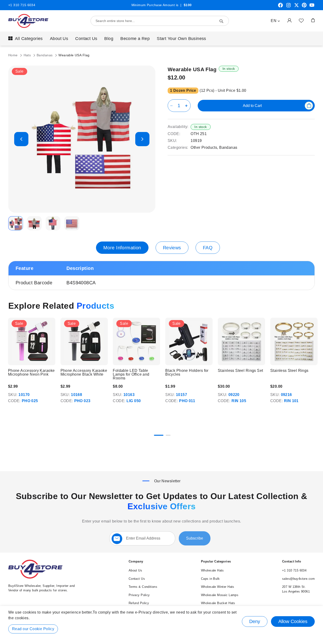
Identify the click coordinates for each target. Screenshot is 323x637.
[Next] (314, 342)
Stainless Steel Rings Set (240, 371)
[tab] (122, 248)
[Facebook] (280, 7)
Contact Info (291, 561)
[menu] (161, 38)
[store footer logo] (35, 577)
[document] (161, 621)
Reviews (172, 247)
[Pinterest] (304, 7)
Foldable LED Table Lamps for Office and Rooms (131, 374)
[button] (275, 21)
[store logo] (28, 21)
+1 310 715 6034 (21, 5)
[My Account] (289, 20)
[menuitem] (25, 38)
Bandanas (45, 55)
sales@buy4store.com (298, 578)
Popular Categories (216, 561)
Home (13, 55)
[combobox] (160, 21)
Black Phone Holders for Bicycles (187, 372)
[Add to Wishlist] (301, 20)
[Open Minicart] (313, 20)
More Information (122, 247)
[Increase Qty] (187, 106)
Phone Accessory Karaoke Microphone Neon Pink (31, 372)
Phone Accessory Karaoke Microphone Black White (84, 372)
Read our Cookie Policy (33, 629)
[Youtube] (312, 7)
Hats (28, 55)
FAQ (208, 247)
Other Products (204, 147)
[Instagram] (288, 7)
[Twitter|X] (296, 7)
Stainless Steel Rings (289, 371)
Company (136, 561)
